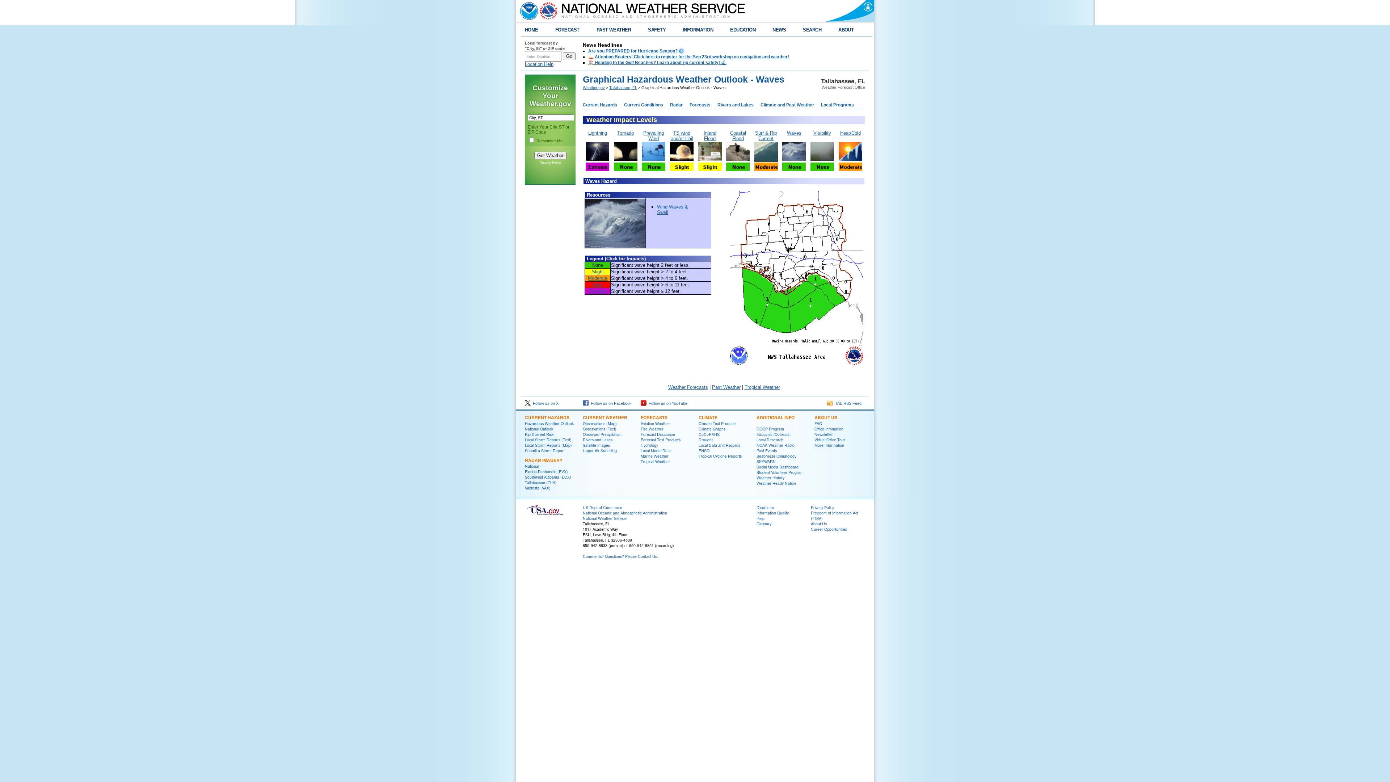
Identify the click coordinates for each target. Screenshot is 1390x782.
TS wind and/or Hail (682, 135)
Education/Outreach (774, 434)
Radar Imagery (544, 460)
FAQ (818, 423)
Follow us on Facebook (610, 403)
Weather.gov (594, 87)
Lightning (597, 133)
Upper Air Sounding (600, 450)
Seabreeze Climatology (776, 456)
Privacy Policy (550, 163)
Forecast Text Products (661, 439)
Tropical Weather (762, 387)
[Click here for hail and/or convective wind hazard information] (682, 159)
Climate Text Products (717, 423)
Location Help (539, 64)
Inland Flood (710, 135)
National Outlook (539, 429)
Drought (706, 439)
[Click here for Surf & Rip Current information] (766, 160)
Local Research (770, 439)
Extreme (598, 291)
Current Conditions (643, 105)
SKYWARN (766, 461)
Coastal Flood (738, 135)
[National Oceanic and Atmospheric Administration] (527, 11)
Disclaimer (765, 507)
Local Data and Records (719, 445)
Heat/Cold (850, 133)
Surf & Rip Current (766, 135)
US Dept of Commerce (602, 507)
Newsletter (823, 434)
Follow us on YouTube (666, 403)
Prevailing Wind (653, 135)
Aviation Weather (655, 423)
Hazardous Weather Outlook (549, 423)
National (532, 466)
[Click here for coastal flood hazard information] (738, 159)
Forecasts (700, 105)
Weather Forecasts (688, 387)
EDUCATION (742, 30)
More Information (829, 445)
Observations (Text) (599, 429)
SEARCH (812, 30)
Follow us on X (545, 403)
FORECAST (567, 30)
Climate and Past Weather (787, 105)
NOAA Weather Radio (776, 445)
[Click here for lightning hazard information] (597, 159)
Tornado (625, 133)
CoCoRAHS (709, 434)
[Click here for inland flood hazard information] (710, 159)
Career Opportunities (829, 529)
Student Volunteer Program (780, 472)
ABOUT (846, 30)
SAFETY (657, 30)
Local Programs (837, 105)
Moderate (597, 278)
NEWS (779, 30)
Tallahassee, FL (623, 87)
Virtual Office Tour (829, 439)
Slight (598, 271)
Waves (794, 133)
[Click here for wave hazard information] (794, 159)
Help (760, 518)
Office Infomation (828, 429)
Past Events (767, 450)
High (597, 284)
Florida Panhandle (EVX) (546, 471)
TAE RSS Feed (847, 403)
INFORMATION (698, 30)
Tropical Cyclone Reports (720, 456)
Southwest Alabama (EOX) (548, 477)
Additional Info (776, 417)
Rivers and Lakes (735, 105)
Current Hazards (600, 105)
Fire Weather (652, 429)
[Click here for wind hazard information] (653, 159)
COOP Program (770, 429)
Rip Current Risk (539, 434)
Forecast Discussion (658, 434)
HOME (531, 30)
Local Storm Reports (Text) (548, 439)
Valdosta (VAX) (538, 488)
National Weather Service (605, 518)
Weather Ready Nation (776, 483)
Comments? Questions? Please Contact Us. (620, 556)
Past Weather (726, 387)
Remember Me (549, 141)
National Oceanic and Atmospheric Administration (625, 513)
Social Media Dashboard (778, 467)
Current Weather (605, 417)
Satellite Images (596, 445)
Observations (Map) (600, 423)
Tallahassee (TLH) (541, 482)
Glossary (764, 523)
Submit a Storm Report (545, 450)
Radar (676, 105)
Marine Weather (655, 456)
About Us (825, 417)
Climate (708, 417)
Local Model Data (656, 450)
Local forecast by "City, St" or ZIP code (545, 45)
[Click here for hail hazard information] (682, 169)
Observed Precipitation (602, 434)
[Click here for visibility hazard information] (822, 159)
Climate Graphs (712, 429)
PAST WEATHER (614, 30)
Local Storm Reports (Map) (548, 445)
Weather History (770, 477)
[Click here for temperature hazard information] (850, 159)
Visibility (822, 133)
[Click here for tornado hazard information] (625, 159)
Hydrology (649, 445)
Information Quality (773, 513)
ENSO (704, 450)
